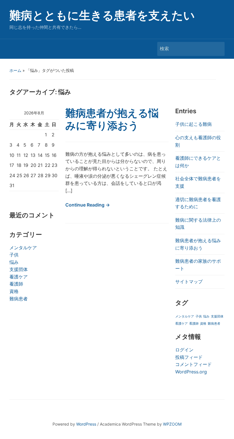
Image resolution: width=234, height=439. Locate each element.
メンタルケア (23, 247)
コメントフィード (193, 364)
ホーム (15, 70)
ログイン (184, 350)
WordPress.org (191, 372)
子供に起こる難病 (193, 124)
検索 (217, 49)
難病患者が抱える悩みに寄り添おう (112, 119)
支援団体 (18, 269)
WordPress (86, 424)
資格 (14, 291)
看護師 (16, 284)
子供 (14, 255)
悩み (14, 262)
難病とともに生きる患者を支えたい (102, 15)
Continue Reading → (87, 205)
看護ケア (18, 277)
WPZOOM (172, 424)
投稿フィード (189, 357)
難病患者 (18, 299)
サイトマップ (189, 281)
